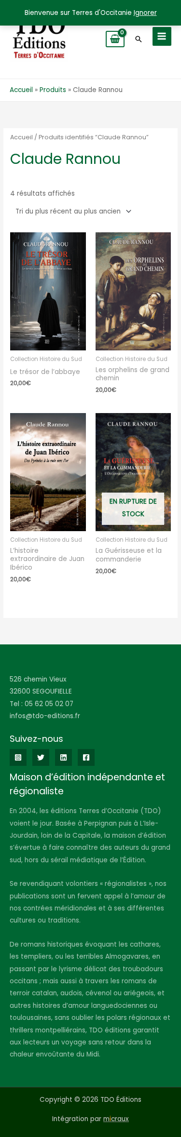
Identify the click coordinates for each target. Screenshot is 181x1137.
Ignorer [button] (145, 12)
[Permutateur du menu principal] (162, 36)
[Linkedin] (63, 757)
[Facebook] (86, 757)
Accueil (21, 137)
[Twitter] (40, 757)
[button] (138, 39)
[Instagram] (18, 757)
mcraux (116, 1119)
